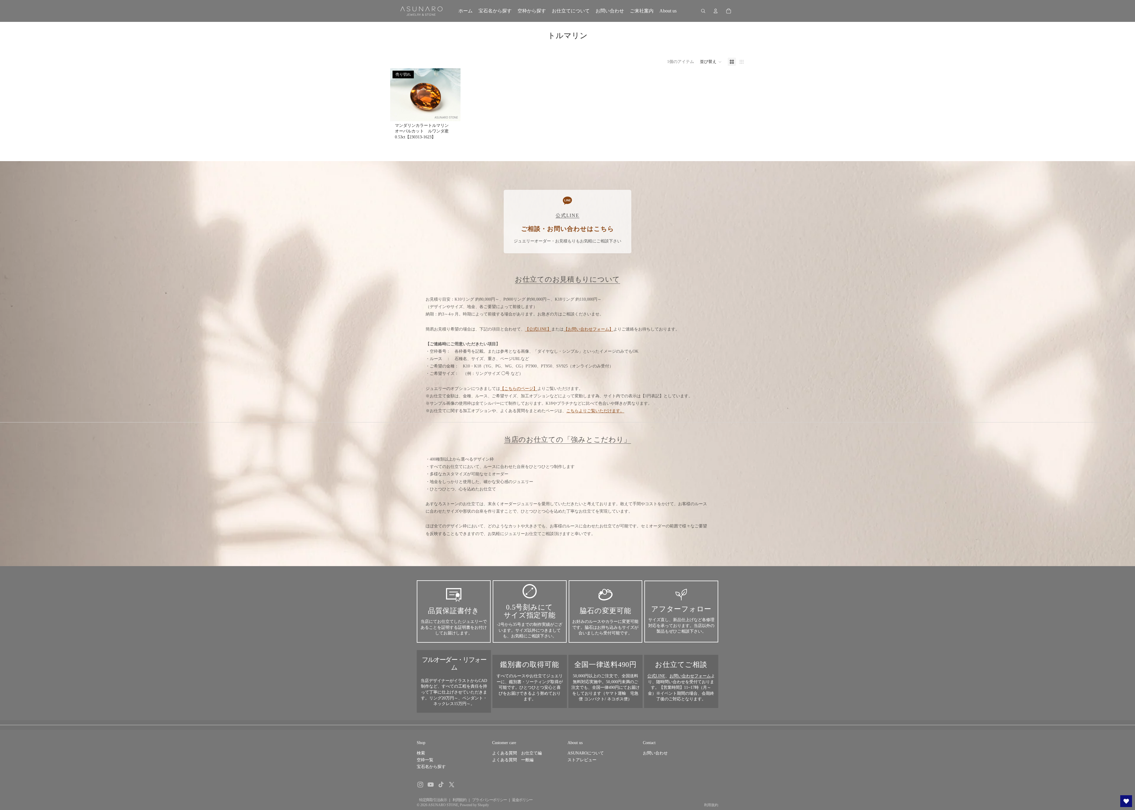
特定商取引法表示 (433, 800)
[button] (711, 61)
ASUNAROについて (586, 753)
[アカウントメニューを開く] (715, 10)
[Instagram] (420, 784)
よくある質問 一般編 (513, 760)
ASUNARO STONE (443, 805)
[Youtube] (430, 784)
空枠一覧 (425, 760)
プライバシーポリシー (489, 800)
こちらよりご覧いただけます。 (595, 411)
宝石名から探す (431, 766)
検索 (421, 753)
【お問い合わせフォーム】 (588, 329)
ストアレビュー (582, 760)
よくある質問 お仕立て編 (517, 753)
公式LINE (656, 676)
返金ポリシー (522, 800)
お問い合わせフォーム (690, 676)
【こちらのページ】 (518, 388)
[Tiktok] (441, 784)
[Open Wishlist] (1126, 801)
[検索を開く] (703, 10)
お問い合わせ (655, 753)
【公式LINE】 (538, 329)
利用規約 (459, 800)
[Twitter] (451, 784)
